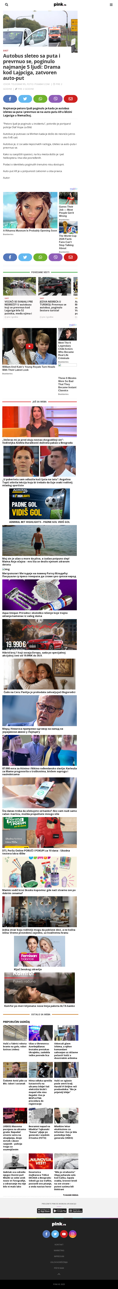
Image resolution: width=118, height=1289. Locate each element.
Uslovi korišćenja (59, 1262)
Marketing (59, 1250)
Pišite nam (59, 1268)
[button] (6, 292)
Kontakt (59, 1244)
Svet (5, 50)
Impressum (59, 1256)
